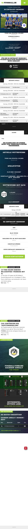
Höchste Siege (14, 206)
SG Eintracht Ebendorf (14, 222)
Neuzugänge (26, 132)
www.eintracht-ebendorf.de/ (14, 249)
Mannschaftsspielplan (2, 80)
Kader (14, 132)
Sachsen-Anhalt (16, 7)
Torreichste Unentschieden (26, 206)
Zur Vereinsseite (14, 11)
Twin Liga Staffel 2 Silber (14, 33)
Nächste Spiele (14, 80)
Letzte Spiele (26, 80)
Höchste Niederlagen (2, 206)
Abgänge (2, 132)
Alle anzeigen (13, 201)
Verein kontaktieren (14, 256)
